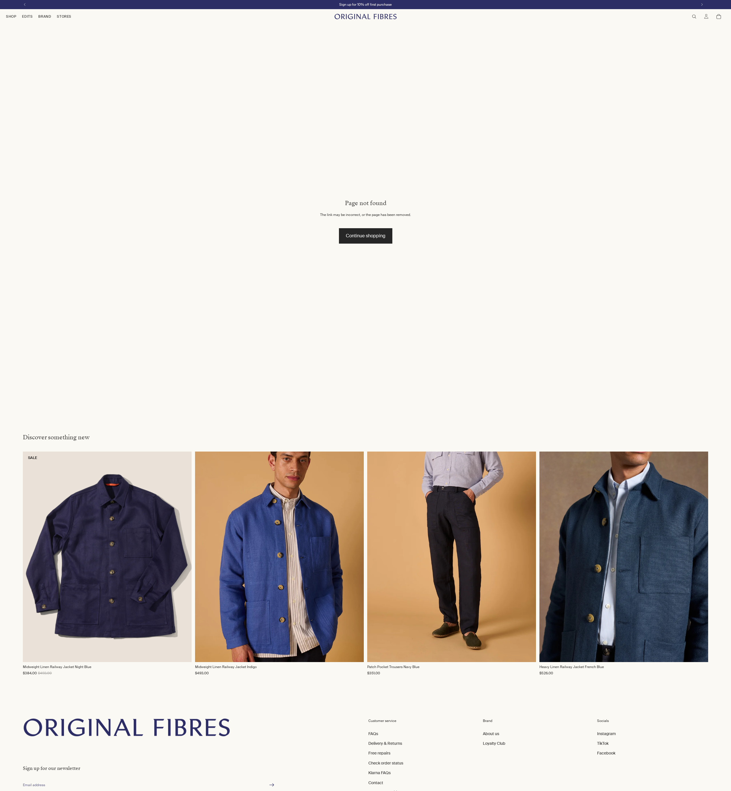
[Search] (694, 16)
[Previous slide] (205, 557)
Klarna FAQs (379, 772)
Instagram (606, 733)
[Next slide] (353, 557)
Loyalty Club (494, 743)
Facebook (606, 753)
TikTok (603, 743)
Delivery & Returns (385, 743)
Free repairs (379, 753)
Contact (375, 782)
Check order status (385, 763)
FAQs (373, 733)
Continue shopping (365, 236)
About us (491, 733)
